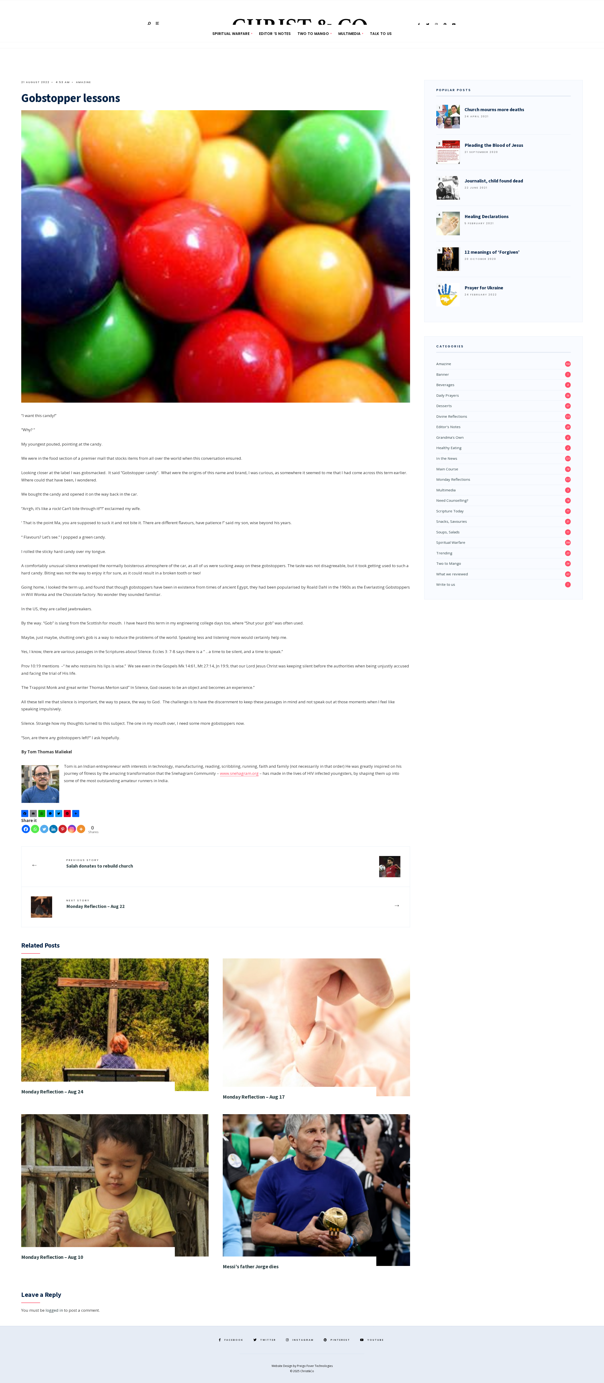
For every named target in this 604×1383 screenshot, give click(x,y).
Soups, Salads (448, 532)
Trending (444, 553)
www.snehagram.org (239, 773)
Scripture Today (450, 511)
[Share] (76, 814)
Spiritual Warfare (231, 33)
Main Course (447, 469)
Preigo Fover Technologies (315, 1366)
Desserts (444, 405)
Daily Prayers (447, 395)
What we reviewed (452, 574)
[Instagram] (72, 829)
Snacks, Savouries (451, 521)
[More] (81, 829)
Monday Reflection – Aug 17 (254, 1096)
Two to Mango (313, 33)
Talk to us (381, 33)
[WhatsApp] (42, 814)
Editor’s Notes (448, 426)
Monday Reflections (453, 479)
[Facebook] (25, 814)
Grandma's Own (450, 437)
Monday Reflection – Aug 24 (52, 1091)
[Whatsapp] (35, 829)
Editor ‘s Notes (275, 33)
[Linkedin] (53, 829)
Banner (442, 374)
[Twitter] (59, 814)
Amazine (83, 82)
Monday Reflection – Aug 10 (52, 1257)
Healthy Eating (448, 447)
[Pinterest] (68, 814)
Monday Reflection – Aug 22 (95, 903)
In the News (446, 458)
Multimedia (349, 33)
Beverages (445, 384)
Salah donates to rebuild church (99, 863)
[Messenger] (51, 814)
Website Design (282, 1366)
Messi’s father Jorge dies (251, 1266)
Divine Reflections (451, 416)
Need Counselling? (452, 500)
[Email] (34, 814)
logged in (54, 1310)
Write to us (445, 584)
